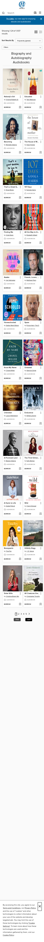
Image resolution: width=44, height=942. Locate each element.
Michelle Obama (11, 145)
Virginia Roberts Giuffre (13, 100)
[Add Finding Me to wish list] (20, 242)
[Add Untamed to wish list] (40, 378)
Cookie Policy (8, 935)
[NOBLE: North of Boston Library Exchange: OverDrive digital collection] (22, 5)
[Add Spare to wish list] (40, 333)
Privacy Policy (30, 908)
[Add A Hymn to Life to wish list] (20, 514)
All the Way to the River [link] (32, 232)
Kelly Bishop (30, 461)
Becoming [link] (8, 142)
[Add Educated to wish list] (40, 107)
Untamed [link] (28, 368)
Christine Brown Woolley (13, 596)
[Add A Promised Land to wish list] (20, 468)
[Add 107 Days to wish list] (40, 197)
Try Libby (10, 19)
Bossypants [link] (8, 548)
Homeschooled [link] (10, 323)
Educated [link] (28, 97)
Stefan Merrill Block (12, 325)
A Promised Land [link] (10, 458)
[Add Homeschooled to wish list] (20, 333)
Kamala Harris (31, 190)
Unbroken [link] (8, 413)
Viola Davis (9, 235)
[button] (35, 32)
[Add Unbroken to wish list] (20, 423)
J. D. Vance (30, 551)
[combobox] (17, 13)
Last (28, 619)
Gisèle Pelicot (10, 506)
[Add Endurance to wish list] (40, 423)
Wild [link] (26, 503)
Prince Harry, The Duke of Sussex (33, 325)
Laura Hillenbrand (12, 416)
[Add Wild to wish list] (40, 514)
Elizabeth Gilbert (32, 235)
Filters (6, 47)
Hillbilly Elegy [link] (30, 548)
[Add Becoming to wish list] (20, 152)
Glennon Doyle (31, 371)
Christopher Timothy (33, 596)
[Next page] (29, 614)
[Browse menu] (40, 12)
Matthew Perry (31, 280)
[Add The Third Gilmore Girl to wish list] (40, 468)
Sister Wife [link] (8, 593)
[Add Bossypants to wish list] (20, 559)
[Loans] (35, 13)
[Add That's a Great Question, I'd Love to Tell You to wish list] (20, 197)
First (17, 619)
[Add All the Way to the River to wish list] (40, 242)
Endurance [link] (29, 413)
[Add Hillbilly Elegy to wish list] (40, 559)
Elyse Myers (10, 190)
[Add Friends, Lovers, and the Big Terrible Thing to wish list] (40, 288)
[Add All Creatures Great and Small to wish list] (40, 604)
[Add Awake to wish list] (20, 288)
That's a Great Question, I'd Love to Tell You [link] (11, 187)
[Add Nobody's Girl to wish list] (20, 107)
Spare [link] (27, 323)
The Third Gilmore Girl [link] (32, 458)
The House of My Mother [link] (32, 142)
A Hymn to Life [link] (10, 503)
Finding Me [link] (8, 232)
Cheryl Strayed (31, 506)
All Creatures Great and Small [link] (32, 593)
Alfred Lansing (31, 416)
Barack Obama (11, 461)
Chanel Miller (10, 371)
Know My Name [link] (10, 368)
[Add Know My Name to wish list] (20, 378)
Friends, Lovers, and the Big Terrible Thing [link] (32, 277)
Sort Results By (8, 40)
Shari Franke (31, 145)
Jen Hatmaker (10, 280)
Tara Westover (31, 100)
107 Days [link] (28, 187)
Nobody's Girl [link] (9, 97)
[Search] (3, 13)
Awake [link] (6, 277)
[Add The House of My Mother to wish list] (40, 152)
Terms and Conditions (12, 908)
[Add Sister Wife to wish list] (20, 604)
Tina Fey (8, 551)
